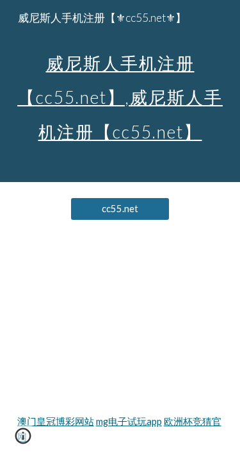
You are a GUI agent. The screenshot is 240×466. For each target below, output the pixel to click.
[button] (23, 440)
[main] (120, 91)
